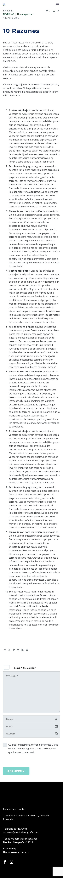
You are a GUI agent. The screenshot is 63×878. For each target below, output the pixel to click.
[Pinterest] (14, 650)
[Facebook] (5, 650)
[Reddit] (27, 650)
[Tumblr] (18, 650)
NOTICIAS (8, 14)
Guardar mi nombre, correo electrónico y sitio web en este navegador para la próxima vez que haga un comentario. (33, 748)
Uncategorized (25, 14)
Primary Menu (57, 4)
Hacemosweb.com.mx (16, 852)
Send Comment (16, 771)
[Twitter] (9, 650)
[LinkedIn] (22, 650)
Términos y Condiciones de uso (20, 815)
